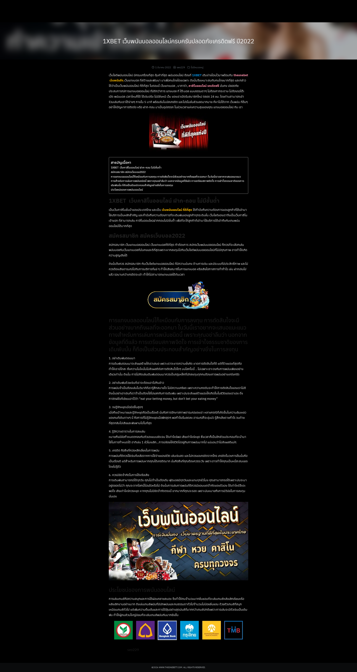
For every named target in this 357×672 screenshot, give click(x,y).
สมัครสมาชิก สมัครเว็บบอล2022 (128, 172)
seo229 (181, 67)
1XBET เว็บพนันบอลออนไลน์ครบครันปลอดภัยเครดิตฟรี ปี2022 (178, 41)
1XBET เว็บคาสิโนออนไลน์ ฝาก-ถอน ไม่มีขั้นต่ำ (136, 167)
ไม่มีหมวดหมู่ (197, 67)
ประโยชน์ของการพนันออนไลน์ (127, 189)
